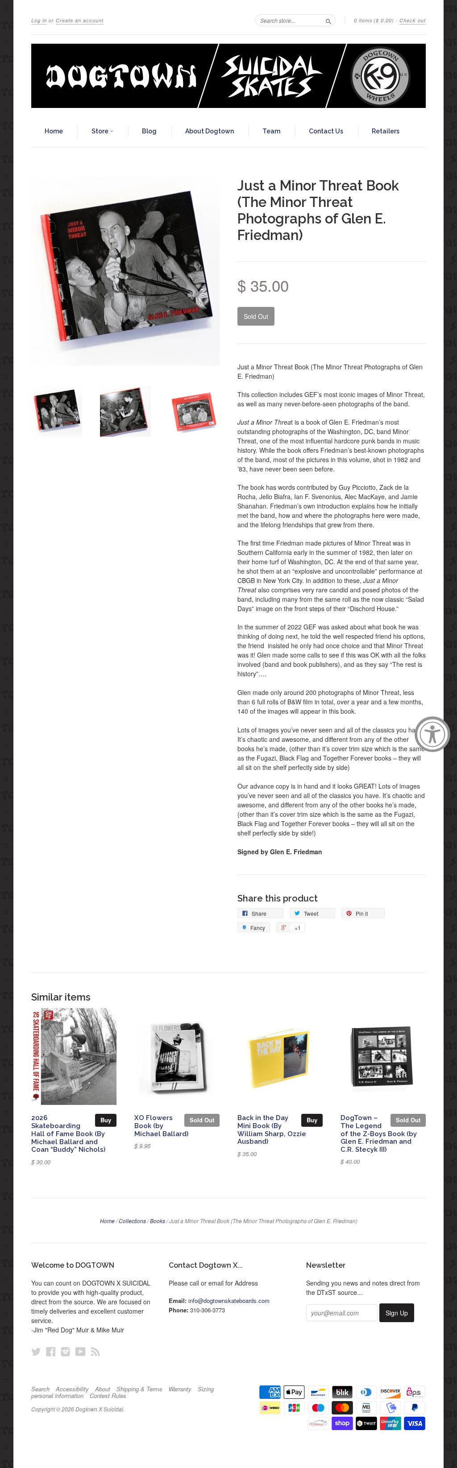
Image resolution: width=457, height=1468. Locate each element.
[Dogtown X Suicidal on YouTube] (80, 1351)
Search (40, 1389)
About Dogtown (209, 131)
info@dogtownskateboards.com (229, 1300)
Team (271, 131)
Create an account (80, 20)
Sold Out (202, 1120)
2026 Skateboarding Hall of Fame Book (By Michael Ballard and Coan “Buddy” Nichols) (68, 1133)
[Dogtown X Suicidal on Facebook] (51, 1351)
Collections (132, 1220)
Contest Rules (108, 1396)
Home (54, 131)
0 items (374, 20)
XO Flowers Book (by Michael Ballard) (161, 1125)
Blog (149, 131)
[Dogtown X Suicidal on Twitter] (36, 1351)
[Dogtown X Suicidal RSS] (95, 1351)
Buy (105, 1120)
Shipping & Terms (139, 1389)
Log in (39, 20)
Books (157, 1220)
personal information (57, 1396)
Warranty (180, 1389)
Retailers (385, 131)
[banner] (228, 76)
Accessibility (72, 1389)
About (102, 1389)
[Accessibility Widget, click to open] (432, 734)
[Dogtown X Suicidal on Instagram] (66, 1351)
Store (100, 131)
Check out (412, 20)
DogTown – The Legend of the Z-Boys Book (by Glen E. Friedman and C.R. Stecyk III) (379, 1133)
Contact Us (326, 131)
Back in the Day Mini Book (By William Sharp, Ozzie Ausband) (271, 1129)
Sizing (206, 1389)
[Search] (328, 20)
